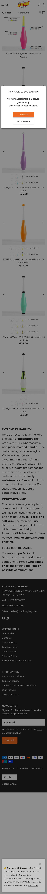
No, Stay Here (23, 121)
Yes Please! (24, 114)
